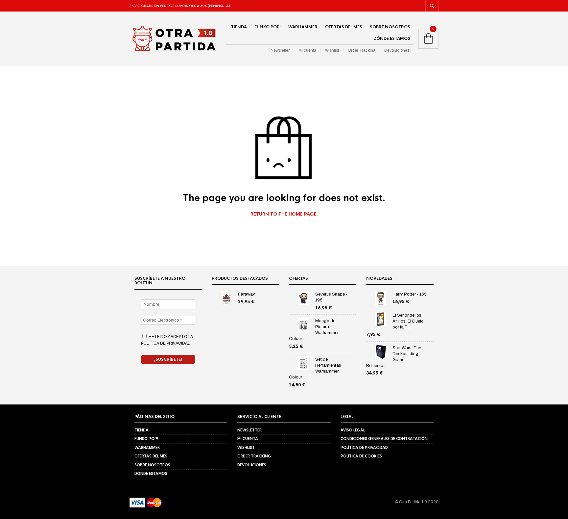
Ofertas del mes (343, 27)
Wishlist (332, 50)
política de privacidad (166, 343)
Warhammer (303, 27)
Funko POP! (267, 27)
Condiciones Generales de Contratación (384, 438)
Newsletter (280, 50)
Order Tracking (361, 50)
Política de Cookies (361, 456)
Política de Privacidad (364, 447)
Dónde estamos (391, 38)
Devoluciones (396, 50)
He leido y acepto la (167, 340)
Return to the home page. (284, 214)
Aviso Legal (353, 430)
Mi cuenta (307, 50)
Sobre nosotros (390, 27)
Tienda (239, 27)
